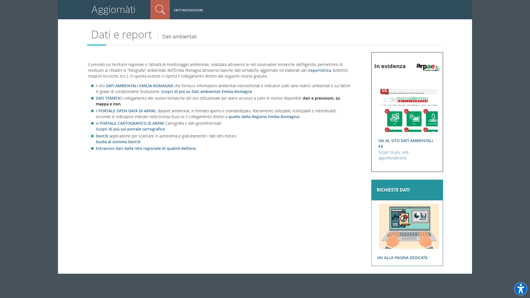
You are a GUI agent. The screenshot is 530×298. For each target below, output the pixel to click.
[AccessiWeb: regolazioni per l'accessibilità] (520, 288)
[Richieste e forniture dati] (409, 225)
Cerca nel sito (160, 9)
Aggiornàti (113, 9)
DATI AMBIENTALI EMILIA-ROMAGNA (139, 85)
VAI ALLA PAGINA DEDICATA (402, 257)
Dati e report (121, 34)
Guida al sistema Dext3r (118, 141)
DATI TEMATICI (109, 98)
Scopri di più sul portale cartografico (130, 129)
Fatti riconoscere (188, 10)
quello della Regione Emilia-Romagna (263, 116)
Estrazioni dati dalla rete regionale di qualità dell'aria (146, 148)
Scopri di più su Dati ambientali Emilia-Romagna (206, 91)
